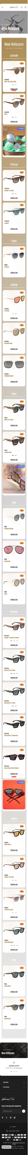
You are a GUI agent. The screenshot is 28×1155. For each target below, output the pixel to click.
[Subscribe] (22, 1111)
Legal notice (21, 1148)
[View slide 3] (15, 1071)
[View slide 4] (17, 1071)
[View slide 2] (13, 1071)
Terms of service (20, 1146)
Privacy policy (13, 1146)
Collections (7, 24)
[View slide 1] (11, 1071)
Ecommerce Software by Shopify (18, 1143)
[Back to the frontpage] (2, 24)
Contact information (14, 1148)
